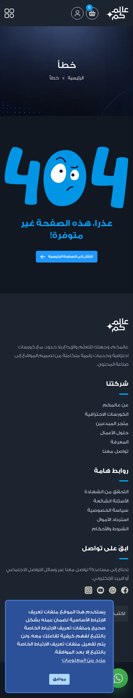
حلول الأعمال (114, 432)
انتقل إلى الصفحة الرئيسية (70, 256)
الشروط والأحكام (110, 529)
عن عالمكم (115, 405)
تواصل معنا (115, 451)
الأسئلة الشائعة (110, 501)
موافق (59, 679)
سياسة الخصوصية (107, 510)
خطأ (54, 78)
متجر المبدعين (112, 423)
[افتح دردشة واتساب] (118, 677)
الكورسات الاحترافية (106, 414)
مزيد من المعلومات (83, 660)
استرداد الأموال (112, 519)
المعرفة (119, 442)
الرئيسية (76, 78)
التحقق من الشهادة (106, 491)
